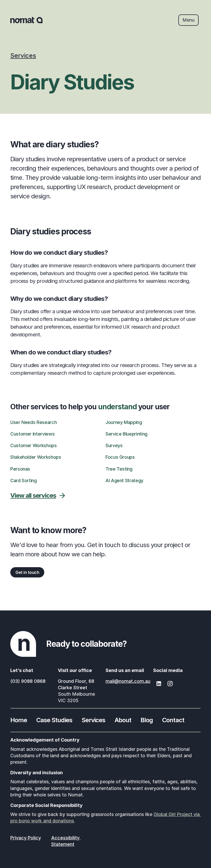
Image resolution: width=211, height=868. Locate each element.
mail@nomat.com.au (128, 681)
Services (23, 55)
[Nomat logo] (26, 20)
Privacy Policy (25, 837)
